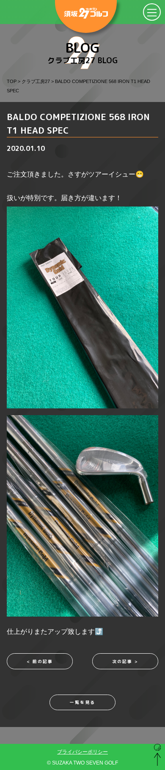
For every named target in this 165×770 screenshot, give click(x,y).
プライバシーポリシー (82, 752)
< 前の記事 (40, 661)
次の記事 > (125, 661)
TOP (11, 81)
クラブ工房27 (36, 81)
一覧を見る (82, 702)
